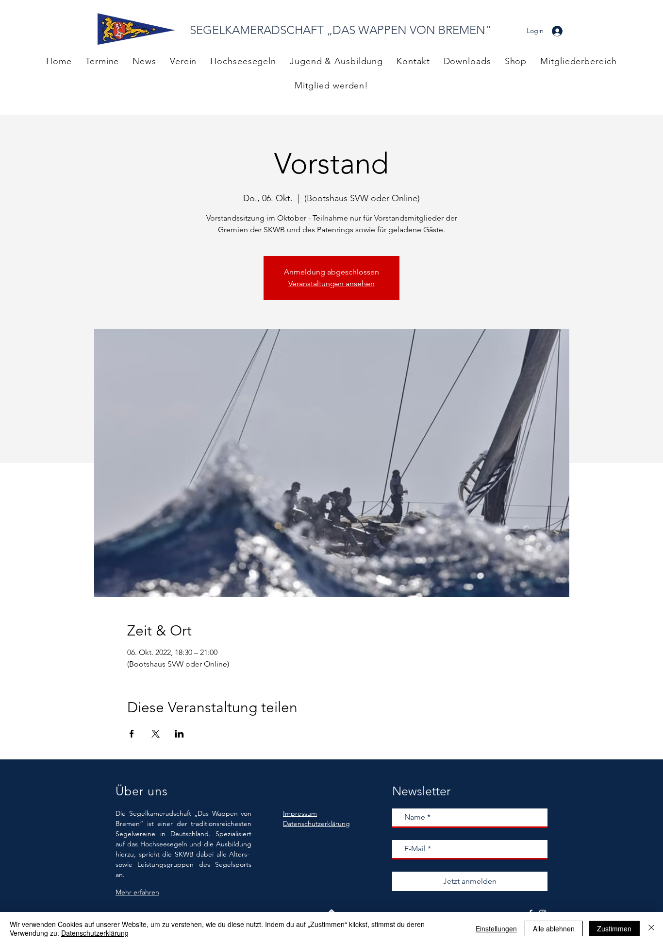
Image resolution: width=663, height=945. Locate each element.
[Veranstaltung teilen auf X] (155, 734)
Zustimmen (614, 928)
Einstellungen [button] (496, 928)
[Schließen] (651, 928)
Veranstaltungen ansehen (331, 283)
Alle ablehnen (554, 928)
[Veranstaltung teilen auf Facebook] (131, 734)
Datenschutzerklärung (95, 933)
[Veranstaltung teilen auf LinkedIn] (179, 734)
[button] (578, 61)
